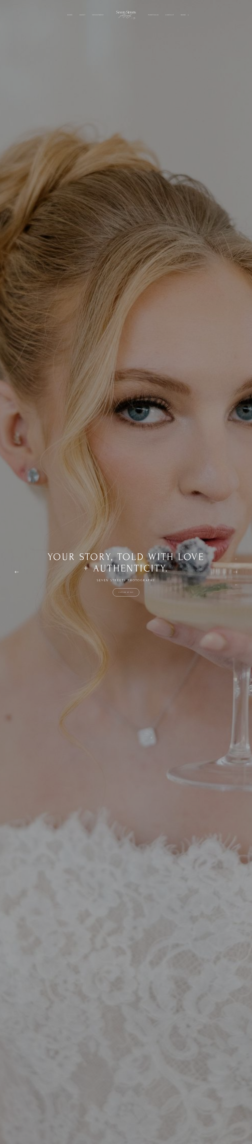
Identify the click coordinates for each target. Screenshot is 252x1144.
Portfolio (153, 15)
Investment (98, 15)
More (184, 15)
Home (70, 15)
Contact (169, 15)
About (82, 15)
